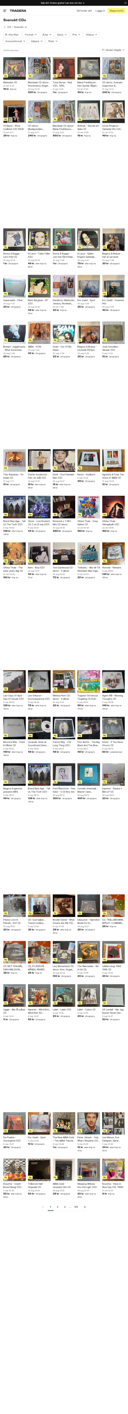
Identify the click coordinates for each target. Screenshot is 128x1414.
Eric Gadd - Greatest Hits (113, 302)
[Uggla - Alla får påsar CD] (14, 995)
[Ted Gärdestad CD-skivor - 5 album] (64, 553)
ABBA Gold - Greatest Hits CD (62, 1185)
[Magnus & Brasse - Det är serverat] (113, 239)
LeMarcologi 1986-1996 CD (112, 968)
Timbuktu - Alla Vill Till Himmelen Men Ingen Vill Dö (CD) (88, 569)
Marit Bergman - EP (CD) (38, 302)
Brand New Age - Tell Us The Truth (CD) (14, 523)
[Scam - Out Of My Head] (64, 332)
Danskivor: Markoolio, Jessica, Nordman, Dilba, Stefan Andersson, (64, 302)
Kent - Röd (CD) (36, 567)
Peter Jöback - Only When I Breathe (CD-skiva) (88, 1139)
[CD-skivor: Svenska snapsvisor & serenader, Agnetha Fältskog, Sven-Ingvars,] (113, 68)
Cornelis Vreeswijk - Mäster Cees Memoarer (87, 790)
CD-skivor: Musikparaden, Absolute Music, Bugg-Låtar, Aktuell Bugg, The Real (38, 127)
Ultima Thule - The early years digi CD (13, 569)
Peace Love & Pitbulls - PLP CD (12, 921)
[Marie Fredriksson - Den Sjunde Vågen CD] (88, 68)
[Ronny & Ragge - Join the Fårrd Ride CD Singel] (64, 239)
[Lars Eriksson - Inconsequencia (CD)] (39, 681)
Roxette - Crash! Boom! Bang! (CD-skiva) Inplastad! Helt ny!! (14, 1185)
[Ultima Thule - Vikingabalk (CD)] (113, 507)
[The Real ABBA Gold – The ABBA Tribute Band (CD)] (64, 1123)
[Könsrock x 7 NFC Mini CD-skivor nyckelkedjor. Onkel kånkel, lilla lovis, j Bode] (64, 507)
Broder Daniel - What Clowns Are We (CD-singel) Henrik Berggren (64, 921)
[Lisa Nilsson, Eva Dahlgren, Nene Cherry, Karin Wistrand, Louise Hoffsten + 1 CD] (113, 1123)
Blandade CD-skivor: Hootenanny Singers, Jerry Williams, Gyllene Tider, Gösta (39, 84)
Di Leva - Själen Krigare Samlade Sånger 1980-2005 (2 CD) (88, 255)
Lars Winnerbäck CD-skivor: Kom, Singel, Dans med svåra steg (64, 968)
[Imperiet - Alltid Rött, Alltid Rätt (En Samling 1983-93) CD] (39, 995)
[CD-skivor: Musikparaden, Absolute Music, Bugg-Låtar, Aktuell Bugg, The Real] (39, 111)
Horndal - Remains (111, 567)
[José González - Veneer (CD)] (113, 332)
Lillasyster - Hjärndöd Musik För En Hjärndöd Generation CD (88, 921)
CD (9, 27)
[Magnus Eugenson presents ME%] (14, 774)
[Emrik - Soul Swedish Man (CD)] (64, 460)
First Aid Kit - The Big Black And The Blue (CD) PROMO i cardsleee (88, 744)
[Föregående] (44, 1207)
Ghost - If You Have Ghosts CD (112, 744)
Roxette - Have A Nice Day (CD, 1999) (112, 1185)
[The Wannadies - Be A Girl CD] (88, 952)
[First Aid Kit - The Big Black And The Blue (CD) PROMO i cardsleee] (88, 728)
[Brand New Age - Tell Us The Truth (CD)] (14, 507)
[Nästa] (83, 1207)
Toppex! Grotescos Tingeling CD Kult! (87, 697)
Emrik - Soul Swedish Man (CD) (63, 476)
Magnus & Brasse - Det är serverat (112, 255)
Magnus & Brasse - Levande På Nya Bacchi (87, 348)
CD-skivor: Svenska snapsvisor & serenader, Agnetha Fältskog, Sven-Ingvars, (112, 84)
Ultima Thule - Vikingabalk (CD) (110, 523)
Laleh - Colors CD (86, 1009)
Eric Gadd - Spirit (86, 300)
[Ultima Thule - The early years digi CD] (14, 553)
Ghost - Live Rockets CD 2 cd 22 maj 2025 (39, 523)
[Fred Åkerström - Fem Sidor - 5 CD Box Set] (64, 774)
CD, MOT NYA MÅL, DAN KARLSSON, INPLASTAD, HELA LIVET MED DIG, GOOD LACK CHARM (14, 968)
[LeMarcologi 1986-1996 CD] (113, 952)
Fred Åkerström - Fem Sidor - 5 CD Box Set (64, 790)
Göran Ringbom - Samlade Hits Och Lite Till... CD (111, 127)
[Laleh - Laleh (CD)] (64, 995)
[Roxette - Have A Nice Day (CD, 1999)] (113, 1170)
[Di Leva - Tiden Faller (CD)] (39, 239)
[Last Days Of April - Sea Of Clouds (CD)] (14, 681)
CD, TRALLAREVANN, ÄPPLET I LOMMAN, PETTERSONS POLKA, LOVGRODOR (113, 921)
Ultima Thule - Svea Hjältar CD (87, 523)
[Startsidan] (18, 10)
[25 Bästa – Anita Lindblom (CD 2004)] (14, 111)
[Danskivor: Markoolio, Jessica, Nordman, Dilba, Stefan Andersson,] (64, 286)
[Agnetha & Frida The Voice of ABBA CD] (113, 460)
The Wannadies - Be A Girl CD (87, 968)
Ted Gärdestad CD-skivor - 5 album (63, 569)
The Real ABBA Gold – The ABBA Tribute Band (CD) (63, 1139)
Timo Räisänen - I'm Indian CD (13, 476)
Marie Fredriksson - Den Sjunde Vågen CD (87, 84)
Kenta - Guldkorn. (86, 474)
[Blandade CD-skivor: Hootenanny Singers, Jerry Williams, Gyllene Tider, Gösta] (39, 68)
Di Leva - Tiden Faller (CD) (39, 255)
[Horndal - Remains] (113, 553)
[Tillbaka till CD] (4, 27)
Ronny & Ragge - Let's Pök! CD (12, 255)
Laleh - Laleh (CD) (62, 1009)
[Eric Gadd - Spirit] (88, 286)
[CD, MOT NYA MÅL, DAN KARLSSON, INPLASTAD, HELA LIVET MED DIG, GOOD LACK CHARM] (14, 952)
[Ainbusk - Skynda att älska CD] (88, 111)
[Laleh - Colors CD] (88, 995)
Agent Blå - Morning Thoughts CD (112, 697)
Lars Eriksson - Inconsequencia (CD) (39, 697)
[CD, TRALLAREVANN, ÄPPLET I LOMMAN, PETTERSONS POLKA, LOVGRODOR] (113, 905)
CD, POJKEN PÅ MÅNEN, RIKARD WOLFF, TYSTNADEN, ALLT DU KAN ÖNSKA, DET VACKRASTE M (39, 968)
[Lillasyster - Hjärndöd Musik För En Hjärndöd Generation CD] (88, 905)
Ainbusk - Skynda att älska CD (88, 127)
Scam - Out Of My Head (62, 348)
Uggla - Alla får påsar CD (14, 1011)
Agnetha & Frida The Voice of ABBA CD (113, 476)
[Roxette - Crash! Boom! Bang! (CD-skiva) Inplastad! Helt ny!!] (14, 1170)
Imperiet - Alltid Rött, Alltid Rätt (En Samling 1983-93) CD (39, 1011)
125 (76, 1207)
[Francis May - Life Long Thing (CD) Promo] (64, 728)
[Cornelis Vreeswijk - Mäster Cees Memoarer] (88, 774)
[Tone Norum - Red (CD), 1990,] (64, 68)
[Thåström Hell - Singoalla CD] (39, 1170)
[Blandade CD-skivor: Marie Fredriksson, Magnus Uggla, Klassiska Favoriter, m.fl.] (64, 111)
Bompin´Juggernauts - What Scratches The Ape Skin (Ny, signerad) (14, 348)
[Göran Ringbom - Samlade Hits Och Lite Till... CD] (113, 111)
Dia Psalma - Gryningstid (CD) (12, 1139)
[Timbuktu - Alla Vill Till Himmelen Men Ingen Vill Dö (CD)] (88, 553)
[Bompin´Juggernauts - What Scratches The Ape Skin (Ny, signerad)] (14, 332)
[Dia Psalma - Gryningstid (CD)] (14, 1123)
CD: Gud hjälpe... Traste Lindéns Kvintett (36, 921)
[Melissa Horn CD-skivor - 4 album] (64, 681)
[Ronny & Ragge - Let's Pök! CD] (14, 239)
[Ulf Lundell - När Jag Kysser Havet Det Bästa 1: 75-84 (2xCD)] (113, 995)
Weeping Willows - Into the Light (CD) (87, 1185)
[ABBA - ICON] (39, 332)
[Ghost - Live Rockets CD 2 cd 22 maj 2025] (39, 507)
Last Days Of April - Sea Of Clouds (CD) (13, 697)
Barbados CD (10, 82)
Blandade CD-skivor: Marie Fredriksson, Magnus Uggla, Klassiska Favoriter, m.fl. (63, 127)
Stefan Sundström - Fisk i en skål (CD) (38, 476)
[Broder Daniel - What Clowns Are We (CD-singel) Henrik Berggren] (64, 905)
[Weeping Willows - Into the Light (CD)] (88, 1170)
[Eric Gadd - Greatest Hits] (113, 286)
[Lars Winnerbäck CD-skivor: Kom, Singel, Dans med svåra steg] (64, 952)
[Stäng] (125, 3)
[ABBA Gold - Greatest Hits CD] (64, 1170)
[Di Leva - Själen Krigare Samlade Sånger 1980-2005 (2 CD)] (88, 239)
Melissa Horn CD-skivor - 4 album (62, 697)
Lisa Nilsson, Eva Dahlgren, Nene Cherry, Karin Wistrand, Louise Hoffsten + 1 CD (110, 1139)
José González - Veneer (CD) (111, 348)
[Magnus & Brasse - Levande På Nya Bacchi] (88, 332)
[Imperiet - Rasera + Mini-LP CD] (113, 774)
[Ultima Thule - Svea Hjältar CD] (88, 507)
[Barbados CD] (14, 68)
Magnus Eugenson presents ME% (12, 790)
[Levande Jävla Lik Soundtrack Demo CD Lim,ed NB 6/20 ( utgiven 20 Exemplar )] (39, 728)
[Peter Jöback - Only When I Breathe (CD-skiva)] (88, 1123)
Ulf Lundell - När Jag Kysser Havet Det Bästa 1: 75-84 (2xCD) (112, 1011)
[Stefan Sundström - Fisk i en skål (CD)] (39, 460)
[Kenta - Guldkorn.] (88, 460)
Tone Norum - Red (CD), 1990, (62, 84)
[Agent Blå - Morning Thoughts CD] (113, 681)
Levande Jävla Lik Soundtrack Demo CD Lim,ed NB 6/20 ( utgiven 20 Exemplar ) (39, 744)
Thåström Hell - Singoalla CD (36, 1185)
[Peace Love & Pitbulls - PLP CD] (14, 905)
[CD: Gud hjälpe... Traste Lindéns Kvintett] (39, 905)
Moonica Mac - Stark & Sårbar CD (14, 744)
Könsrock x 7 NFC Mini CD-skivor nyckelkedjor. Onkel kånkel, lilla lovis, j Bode (63, 523)
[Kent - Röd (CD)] (39, 553)
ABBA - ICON (34, 346)
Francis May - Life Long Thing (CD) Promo (62, 744)
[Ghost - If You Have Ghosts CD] (113, 728)
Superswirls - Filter (13, 300)
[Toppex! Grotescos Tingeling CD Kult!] (88, 681)
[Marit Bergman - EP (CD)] (39, 286)
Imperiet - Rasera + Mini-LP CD (112, 790)
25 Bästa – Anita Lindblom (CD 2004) (13, 127)
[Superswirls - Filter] (14, 286)
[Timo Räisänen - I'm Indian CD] (14, 460)
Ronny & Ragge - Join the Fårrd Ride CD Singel (63, 255)
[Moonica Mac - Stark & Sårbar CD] (14, 728)
